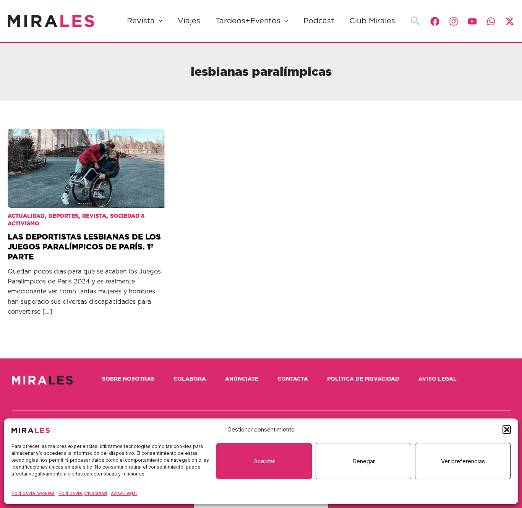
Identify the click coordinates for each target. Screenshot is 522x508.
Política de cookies (33, 493)
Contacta (292, 379)
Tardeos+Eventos (248, 21)
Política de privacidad (82, 493)
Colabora (189, 379)
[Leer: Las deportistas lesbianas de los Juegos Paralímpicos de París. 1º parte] (87, 163)
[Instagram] (453, 21)
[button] (507, 429)
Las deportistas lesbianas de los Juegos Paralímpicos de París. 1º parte (84, 247)
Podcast (318, 21)
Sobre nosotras (128, 379)
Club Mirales (372, 21)
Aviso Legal (124, 493)
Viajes (189, 21)
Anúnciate (241, 379)
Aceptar (264, 461)
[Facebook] (434, 21)
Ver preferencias (463, 461)
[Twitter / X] (509, 21)
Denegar (363, 461)
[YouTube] (472, 21)
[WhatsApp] (491, 21)
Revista (141, 21)
